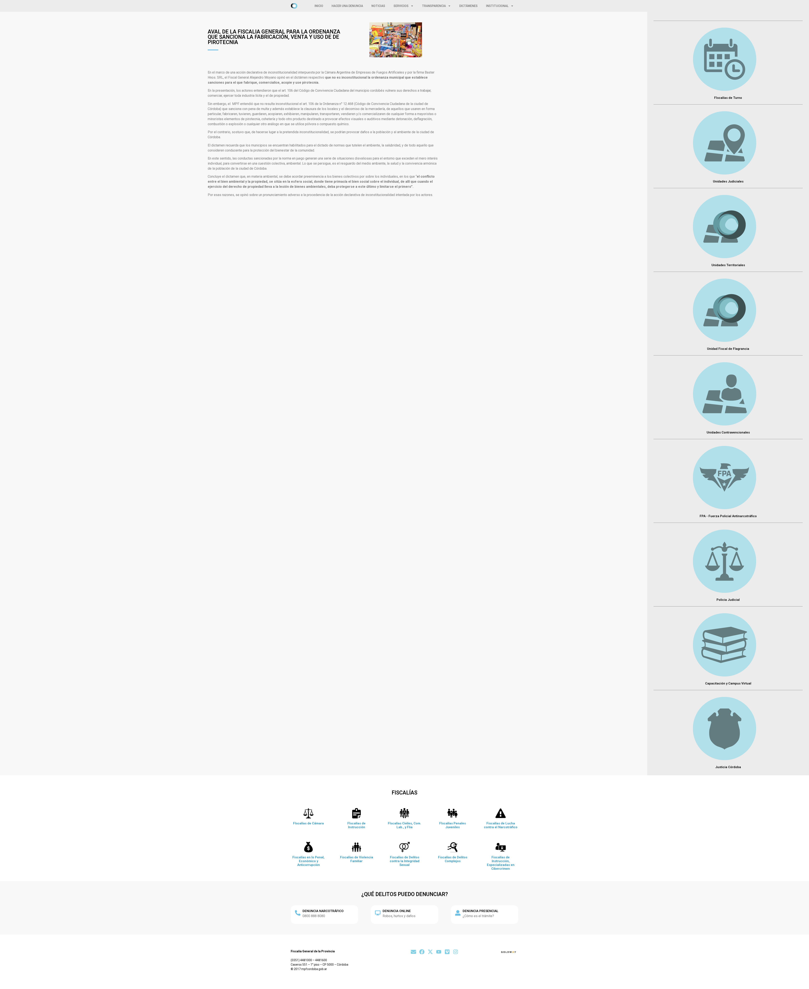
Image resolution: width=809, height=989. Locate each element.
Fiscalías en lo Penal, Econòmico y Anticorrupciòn (308, 861)
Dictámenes (468, 6)
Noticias (378, 6)
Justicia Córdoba (728, 767)
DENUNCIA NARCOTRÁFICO (323, 911)
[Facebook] (422, 951)
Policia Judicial (728, 600)
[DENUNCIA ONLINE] (377, 913)
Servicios (401, 6)
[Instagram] (455, 951)
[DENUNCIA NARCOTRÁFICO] (297, 913)
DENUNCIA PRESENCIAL (480, 911)
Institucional (497, 6)
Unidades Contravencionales (728, 432)
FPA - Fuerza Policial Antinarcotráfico (728, 516)
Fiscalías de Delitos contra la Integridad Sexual (404, 861)
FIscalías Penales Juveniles (452, 825)
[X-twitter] (430, 951)
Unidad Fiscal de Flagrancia (728, 349)
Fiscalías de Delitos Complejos (452, 859)
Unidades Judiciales (728, 181)
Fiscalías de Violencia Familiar (356, 859)
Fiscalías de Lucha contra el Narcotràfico (500, 825)
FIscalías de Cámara (308, 823)
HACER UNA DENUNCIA (347, 6)
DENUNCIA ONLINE (397, 911)
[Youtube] (438, 951)
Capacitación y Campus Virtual (728, 683)
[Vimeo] (447, 951)
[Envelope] (413, 951)
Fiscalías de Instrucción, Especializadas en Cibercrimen (500, 863)
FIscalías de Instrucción (356, 825)
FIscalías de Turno (728, 98)
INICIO (319, 6)
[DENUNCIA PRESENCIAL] (458, 913)
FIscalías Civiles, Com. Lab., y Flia (404, 825)
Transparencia (434, 6)
